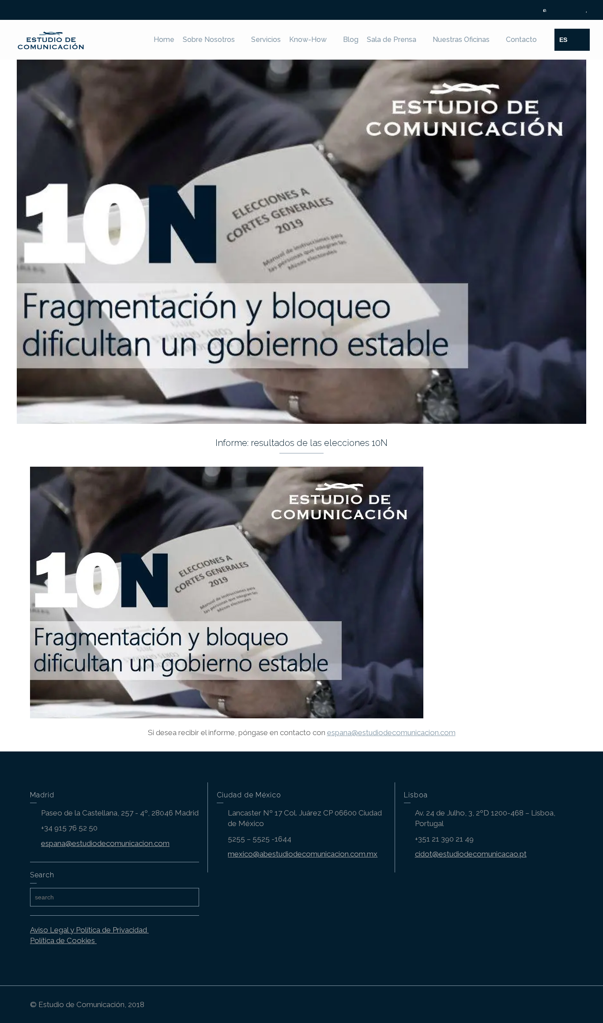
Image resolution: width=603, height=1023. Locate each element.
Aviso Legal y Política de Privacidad (89, 929)
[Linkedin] (565, 10)
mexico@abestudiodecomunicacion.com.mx (302, 853)
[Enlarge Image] (301, 242)
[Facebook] (555, 10)
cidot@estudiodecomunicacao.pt (471, 853)
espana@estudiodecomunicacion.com (391, 732)
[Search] (581, 40)
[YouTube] (586, 10)
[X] (545, 10)
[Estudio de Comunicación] (51, 38)
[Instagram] (576, 10)
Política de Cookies (63, 940)
